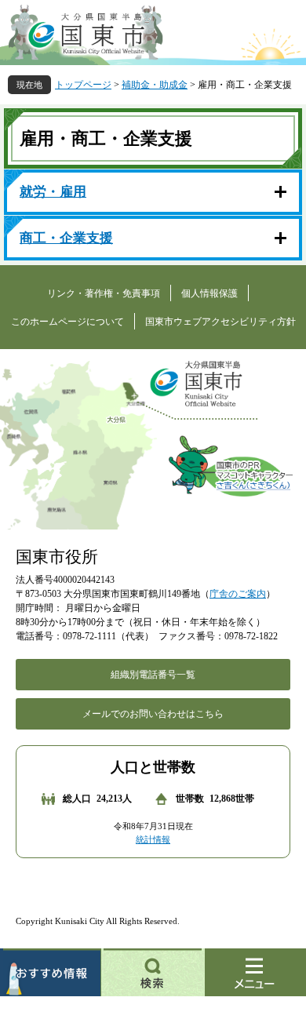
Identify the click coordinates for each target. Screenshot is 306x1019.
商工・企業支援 (66, 238)
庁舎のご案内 (237, 593)
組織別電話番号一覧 (153, 674)
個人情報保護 (209, 293)
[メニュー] (255, 972)
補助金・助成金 (155, 84)
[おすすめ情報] (50, 972)
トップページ (83, 84)
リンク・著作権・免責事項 (103, 293)
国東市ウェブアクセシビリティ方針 (220, 321)
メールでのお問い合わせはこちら (153, 713)
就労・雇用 (53, 191)
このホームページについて (67, 321)
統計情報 (153, 839)
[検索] (153, 972)
